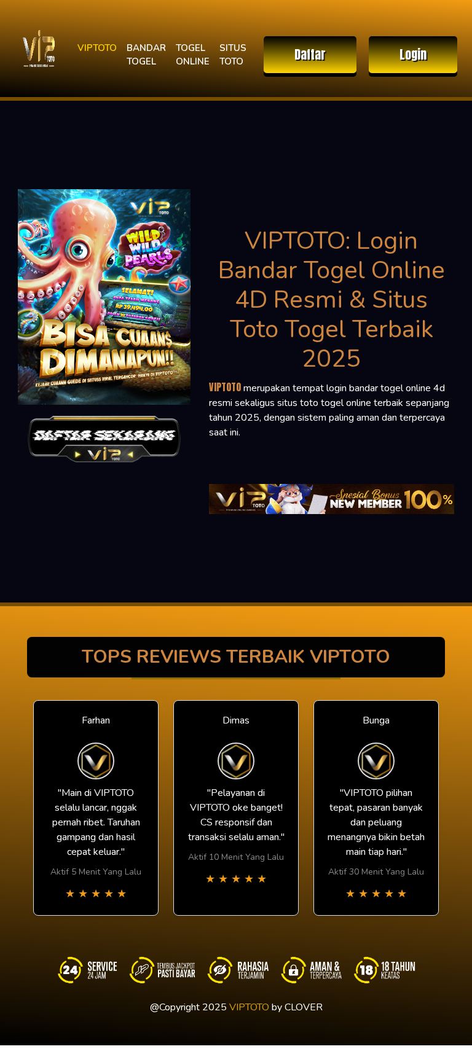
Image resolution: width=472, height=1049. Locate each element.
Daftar (310, 54)
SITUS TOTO (232, 55)
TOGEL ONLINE (193, 55)
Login (413, 54)
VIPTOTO (97, 48)
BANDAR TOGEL (146, 55)
